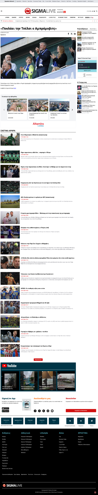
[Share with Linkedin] (75, 34)
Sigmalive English (82, 1)
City (43, 1)
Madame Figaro (56, 1)
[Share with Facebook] (68, 34)
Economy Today (37, 1)
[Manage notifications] (95, 492)
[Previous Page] (4, 110)
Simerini (24, 1)
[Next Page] (72, 110)
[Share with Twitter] (72, 34)
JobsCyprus (90, 1)
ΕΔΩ (15, 88)
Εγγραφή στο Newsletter (81, 410)
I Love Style (48, 1)
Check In (63, 1)
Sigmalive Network (9, 1)
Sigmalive (18, 1)
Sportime (30, 1)
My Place (69, 1)
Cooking (74, 1)
